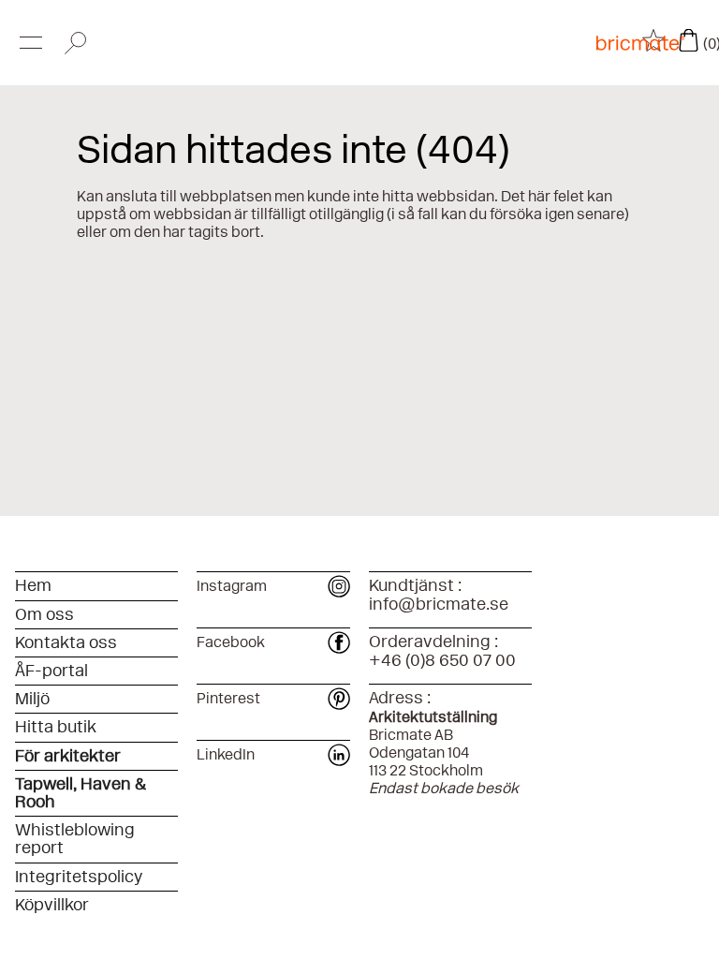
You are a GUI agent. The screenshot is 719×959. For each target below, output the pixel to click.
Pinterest (228, 698)
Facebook (231, 642)
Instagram (232, 586)
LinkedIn (226, 754)
